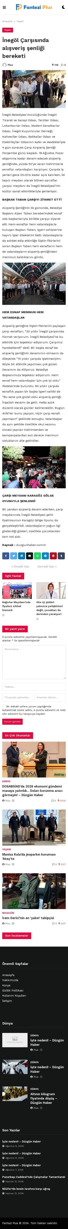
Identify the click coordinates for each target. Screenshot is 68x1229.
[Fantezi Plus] (34, 7)
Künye (6, 985)
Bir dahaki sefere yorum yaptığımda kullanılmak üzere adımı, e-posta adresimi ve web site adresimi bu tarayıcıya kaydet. (34, 710)
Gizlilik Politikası (12, 990)
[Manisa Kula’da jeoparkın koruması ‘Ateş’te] (34, 827)
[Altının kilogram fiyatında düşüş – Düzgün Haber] (15, 1093)
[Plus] (4, 65)
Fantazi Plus (10, 1223)
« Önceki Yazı (20, 566)
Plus (10, 65)
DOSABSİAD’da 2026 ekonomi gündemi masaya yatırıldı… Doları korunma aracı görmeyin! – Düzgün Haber (32, 791)
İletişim (7, 1001)
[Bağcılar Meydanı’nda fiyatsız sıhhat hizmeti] (17, 590)
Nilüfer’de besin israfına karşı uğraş (26, 1189)
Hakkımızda (10, 980)
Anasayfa (7, 21)
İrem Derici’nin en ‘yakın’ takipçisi (28, 918)
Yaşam (20, 21)
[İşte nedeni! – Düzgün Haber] (15, 1040)
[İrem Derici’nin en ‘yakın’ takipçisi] (34, 891)
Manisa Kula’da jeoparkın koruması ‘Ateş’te (29, 857)
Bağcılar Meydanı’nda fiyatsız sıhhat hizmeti (16, 606)
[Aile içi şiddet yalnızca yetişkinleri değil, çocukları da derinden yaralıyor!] (51, 590)
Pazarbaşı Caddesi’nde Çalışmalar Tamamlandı (33, 1177)
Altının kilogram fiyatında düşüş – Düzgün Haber (43, 1098)
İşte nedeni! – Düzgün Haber (47, 1043)
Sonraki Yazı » (47, 566)
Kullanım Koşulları (14, 995)
